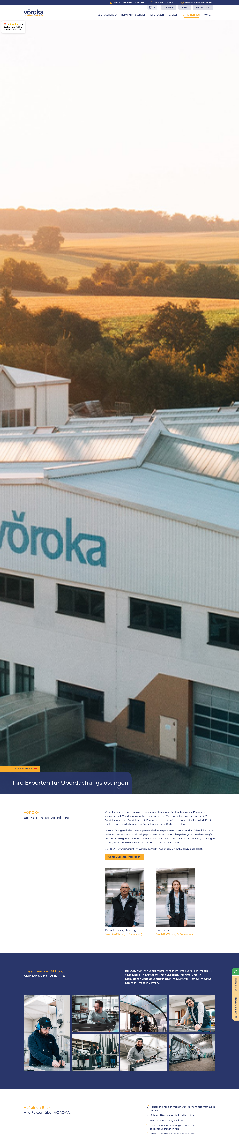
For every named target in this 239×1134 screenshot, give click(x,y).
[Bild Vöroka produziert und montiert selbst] (144, 1053)
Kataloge (168, 7)
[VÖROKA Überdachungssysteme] (34, 13)
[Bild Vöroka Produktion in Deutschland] (193, 1014)
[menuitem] (107, 15)
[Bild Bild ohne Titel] (48, 1034)
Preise (184, 7)
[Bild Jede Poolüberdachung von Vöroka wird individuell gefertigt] (96, 1014)
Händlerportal (202, 7)
